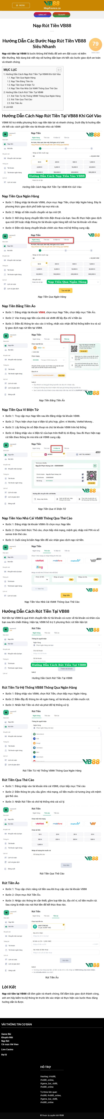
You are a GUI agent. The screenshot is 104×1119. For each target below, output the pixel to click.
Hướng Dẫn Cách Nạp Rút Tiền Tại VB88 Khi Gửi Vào (33, 74)
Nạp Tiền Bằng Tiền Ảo (22, 81)
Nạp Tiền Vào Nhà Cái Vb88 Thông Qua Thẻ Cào (34, 88)
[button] (21, 5)
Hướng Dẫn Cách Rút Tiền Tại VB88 (24, 92)
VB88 (42, 312)
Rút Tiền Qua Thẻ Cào (21, 99)
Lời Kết (10, 107)
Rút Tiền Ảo (16, 103)
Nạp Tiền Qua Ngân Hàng (23, 78)
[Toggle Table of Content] (58, 70)
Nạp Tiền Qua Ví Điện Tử (23, 85)
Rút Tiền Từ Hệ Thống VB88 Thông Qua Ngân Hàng (36, 96)
